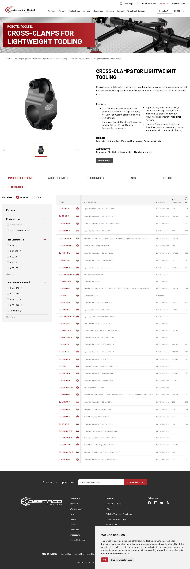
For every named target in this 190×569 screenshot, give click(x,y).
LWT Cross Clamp (19, 230)
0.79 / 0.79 (16, 288)
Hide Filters (16, 187)
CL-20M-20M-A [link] (64, 402)
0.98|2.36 (15, 268)
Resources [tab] (95, 178)
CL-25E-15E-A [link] (64, 344)
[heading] (142, 74)
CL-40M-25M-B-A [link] (65, 438)
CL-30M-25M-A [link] (64, 268)
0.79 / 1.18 (15, 299)
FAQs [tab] (132, 178)
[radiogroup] (29, 198)
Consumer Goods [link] (152, 141)
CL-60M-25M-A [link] (64, 302)
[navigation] (142, 160)
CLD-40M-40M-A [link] (65, 445)
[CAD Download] (77, 208)
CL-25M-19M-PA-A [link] (66, 246)
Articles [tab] (169, 178)
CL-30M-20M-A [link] (64, 359)
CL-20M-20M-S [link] (64, 417)
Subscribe (133, 482)
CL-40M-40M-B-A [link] (65, 337)
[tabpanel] (95, 324)
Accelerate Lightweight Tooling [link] (81, 59)
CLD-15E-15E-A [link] (64, 394)
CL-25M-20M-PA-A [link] (66, 452)
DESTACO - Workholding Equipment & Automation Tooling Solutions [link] (28, 59)
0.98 (13, 262)
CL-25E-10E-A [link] (64, 352)
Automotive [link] (113, 141)
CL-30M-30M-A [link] (64, 223)
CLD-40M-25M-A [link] (65, 330)
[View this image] (41, 150)
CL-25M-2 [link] (62, 366)
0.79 (13, 245)
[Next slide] (77, 150)
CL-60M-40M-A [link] (64, 253)
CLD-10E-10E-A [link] (64, 409)
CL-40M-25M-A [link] (64, 310)
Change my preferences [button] (121, 560)
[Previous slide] (4, 150)
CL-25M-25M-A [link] (64, 231)
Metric (39, 197)
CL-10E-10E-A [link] (64, 424)
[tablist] (95, 176)
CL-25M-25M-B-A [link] (65, 431)
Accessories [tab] (58, 178)
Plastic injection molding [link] (120, 152)
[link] (126, 3)
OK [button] (104, 560)
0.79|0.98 (15, 251)
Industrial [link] (100, 141)
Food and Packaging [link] (131, 141)
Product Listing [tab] (20, 178)
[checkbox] (8, 225)
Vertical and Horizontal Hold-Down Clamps (79, 554)
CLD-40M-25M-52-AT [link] (67, 275)
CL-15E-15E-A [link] (64, 209)
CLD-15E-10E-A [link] (64, 288)
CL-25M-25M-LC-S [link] (66, 387)
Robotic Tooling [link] (61, 59)
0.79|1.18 (15, 256)
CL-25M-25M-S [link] (64, 323)
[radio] (17, 197)
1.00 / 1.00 (15, 310)
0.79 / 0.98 (16, 293)
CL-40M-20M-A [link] (64, 373)
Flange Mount (17, 224)
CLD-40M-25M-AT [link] (65, 281)
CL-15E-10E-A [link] (64, 216)
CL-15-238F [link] (63, 295)
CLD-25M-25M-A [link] (65, 238)
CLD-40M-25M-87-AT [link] (67, 317)
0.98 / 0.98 (16, 305)
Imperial (24, 197)
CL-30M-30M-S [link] (64, 459)
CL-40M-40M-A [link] (64, 260)
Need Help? (104, 160)
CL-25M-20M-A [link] (64, 380)
